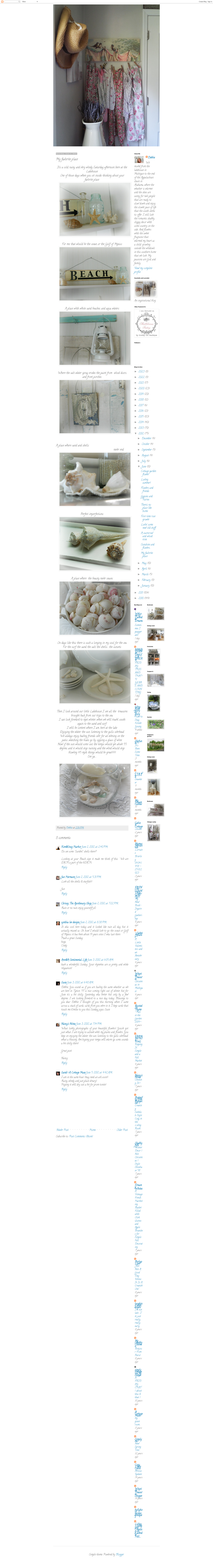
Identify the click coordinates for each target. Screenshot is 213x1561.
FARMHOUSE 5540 (138, 1039)
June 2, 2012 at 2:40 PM (95, 847)
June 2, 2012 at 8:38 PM (93, 922)
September (147, 450)
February (146, 580)
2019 (141, 394)
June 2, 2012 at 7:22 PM (105, 904)
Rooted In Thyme (138, 1008)
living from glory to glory (137, 710)
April (145, 569)
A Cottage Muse (139, 1414)
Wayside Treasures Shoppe (138, 1492)
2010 (141, 598)
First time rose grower (148, 518)
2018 (141, 400)
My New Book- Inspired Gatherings (138, 909)
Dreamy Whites (138, 1187)
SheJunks (138, 742)
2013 (141, 428)
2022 (141, 377)
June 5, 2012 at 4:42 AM (99, 1073)
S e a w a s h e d (139, 775)
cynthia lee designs (70, 922)
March (145, 575)
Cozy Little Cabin (138, 1467)
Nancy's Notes (68, 1024)
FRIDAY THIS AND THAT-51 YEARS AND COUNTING (139, 678)
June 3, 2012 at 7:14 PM (88, 1024)
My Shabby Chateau (138, 1343)
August (146, 456)
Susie (63, 983)
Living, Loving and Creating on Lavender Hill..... (138, 1530)
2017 (141, 406)
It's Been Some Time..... (138, 751)
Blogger (120, 1555)
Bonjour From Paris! (138, 1352)
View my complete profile (143, 270)
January (146, 586)
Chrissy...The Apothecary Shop (76, 904)
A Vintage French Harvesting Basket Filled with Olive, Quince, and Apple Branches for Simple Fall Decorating (139, 1219)
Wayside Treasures (138, 976)
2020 (141, 389)
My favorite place (147, 554)
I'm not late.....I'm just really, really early (138, 1318)
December (147, 439)
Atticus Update (138, 1472)
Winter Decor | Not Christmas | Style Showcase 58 (138, 1159)
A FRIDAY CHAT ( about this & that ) (138, 1388)
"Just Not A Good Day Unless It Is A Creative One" (138, 1277)
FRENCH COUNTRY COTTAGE (138, 892)
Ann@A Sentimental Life (74, 960)
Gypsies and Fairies (147, 498)
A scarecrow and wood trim (147, 536)
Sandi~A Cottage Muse (73, 1073)
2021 (141, 383)
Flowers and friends (147, 489)
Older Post (122, 1130)
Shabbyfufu (138, 1144)
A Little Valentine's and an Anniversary (138, 949)
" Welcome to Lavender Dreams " (139, 617)
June (144, 467)
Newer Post (62, 1130)
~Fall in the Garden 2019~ (138, 1017)
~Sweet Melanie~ (139, 935)
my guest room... (138, 1421)
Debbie (151, 158)
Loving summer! (146, 481)
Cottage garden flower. (148, 473)
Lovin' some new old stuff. (148, 526)
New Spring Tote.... (138, 1447)
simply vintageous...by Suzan (138, 1372)
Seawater (138, 781)
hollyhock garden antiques (139, 1513)
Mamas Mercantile (138, 846)
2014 (141, 422)
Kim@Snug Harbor (71, 847)
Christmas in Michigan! (139, 987)
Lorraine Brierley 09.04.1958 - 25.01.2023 (138, 861)
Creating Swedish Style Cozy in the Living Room (138, 1117)
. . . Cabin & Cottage (139, 824)
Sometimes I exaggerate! (138, 630)
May (144, 563)
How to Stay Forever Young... (139, 722)
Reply (64, 867)
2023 (141, 372)
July (144, 461)
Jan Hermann (68, 877)
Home (92, 1130)
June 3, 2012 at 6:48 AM (80, 983)
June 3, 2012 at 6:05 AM (100, 960)
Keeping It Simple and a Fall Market (138, 1053)
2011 (141, 593)
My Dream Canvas (138, 802)
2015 (141, 417)
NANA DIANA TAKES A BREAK (138, 655)
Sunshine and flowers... (147, 546)
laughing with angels (138, 1305)
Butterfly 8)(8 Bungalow (138, 1100)
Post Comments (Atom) (81, 1137)
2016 (141, 411)
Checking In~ (138, 1081)
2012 (141, 434)
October (146, 444)
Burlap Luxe (138, 1263)
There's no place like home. (146, 508)
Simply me (138, 1440)
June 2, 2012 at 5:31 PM (88, 877)
